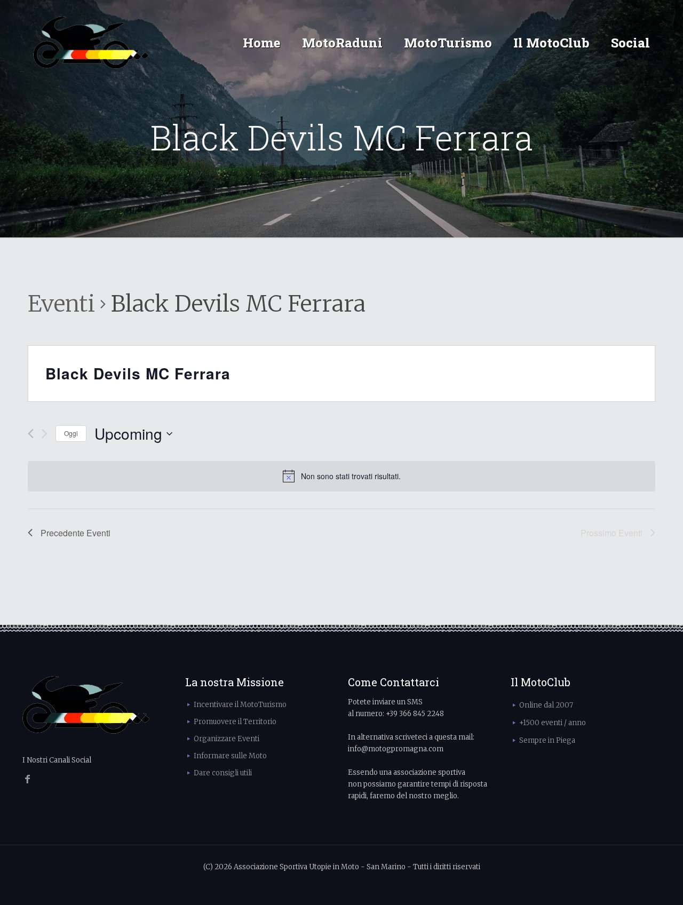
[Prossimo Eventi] (44, 433)
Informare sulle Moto (230, 755)
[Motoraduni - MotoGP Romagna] (91, 42)
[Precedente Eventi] (31, 433)
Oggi (71, 433)
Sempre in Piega (547, 740)
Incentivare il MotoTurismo (240, 704)
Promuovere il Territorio (235, 721)
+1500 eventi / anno (552, 722)
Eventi (61, 303)
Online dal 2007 (546, 705)
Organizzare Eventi (226, 738)
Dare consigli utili (223, 772)
